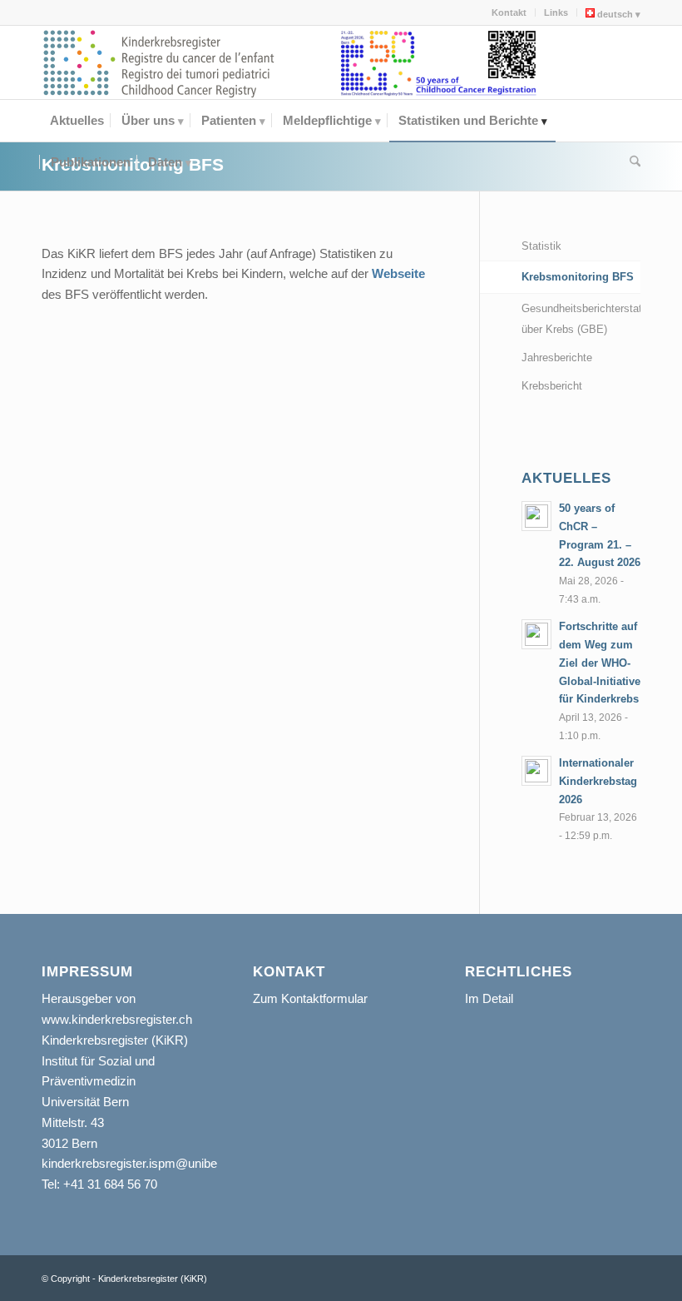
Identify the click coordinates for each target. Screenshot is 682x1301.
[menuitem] (509, 12)
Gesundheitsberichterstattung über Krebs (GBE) (580, 318)
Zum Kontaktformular (310, 998)
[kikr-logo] (160, 62)
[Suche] (630, 162)
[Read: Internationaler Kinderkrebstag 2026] (536, 771)
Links (556, 12)
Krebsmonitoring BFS (577, 277)
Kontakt (509, 12)
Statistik (541, 246)
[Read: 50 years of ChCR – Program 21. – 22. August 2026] (536, 516)
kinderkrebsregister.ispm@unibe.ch (138, 1163)
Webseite (398, 273)
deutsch (614, 14)
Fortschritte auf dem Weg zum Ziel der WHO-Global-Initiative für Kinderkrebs (599, 662)
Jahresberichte (556, 357)
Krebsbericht (551, 386)
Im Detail (489, 998)
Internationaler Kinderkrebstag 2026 (598, 781)
